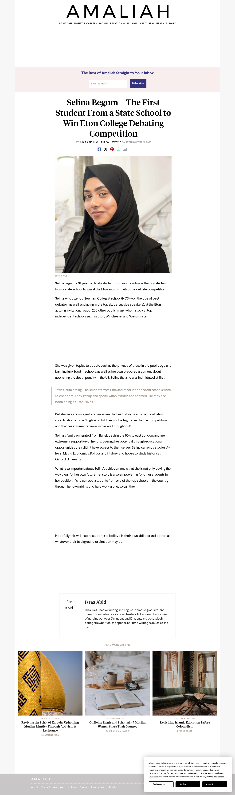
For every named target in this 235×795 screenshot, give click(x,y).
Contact (45, 787)
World (103, 24)
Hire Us (113, 787)
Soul (135, 24)
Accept (209, 784)
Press (74, 787)
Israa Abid (86, 142)
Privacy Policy (99, 787)
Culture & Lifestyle (153, 24)
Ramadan (65, 24)
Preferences (159, 784)
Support (84, 787)
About (34, 787)
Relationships (119, 24)
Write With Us (61, 787)
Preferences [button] (219, 777)
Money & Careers (85, 24)
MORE (172, 24)
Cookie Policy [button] (154, 777)
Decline (183, 784)
